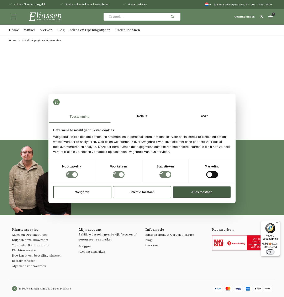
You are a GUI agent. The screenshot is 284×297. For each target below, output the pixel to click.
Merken (46, 30)
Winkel (29, 30)
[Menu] (277, 223)
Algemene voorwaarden (29, 266)
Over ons (151, 245)
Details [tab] (142, 116)
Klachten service (24, 250)
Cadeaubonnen (127, 30)
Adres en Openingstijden (90, 30)
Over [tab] (204, 116)
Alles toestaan (201, 192)
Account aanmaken (92, 251)
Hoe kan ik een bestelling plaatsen (36, 255)
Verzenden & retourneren (30, 245)
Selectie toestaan (142, 192)
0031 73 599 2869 (261, 4)
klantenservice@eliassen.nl (230, 4)
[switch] (119, 174)
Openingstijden (244, 16)
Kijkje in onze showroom (30, 240)
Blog (61, 30)
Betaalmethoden (23, 261)
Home (14, 30)
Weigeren (82, 192)
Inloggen (85, 246)
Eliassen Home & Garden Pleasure (169, 235)
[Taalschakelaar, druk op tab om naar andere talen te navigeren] (208, 4)
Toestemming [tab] (79, 116)
